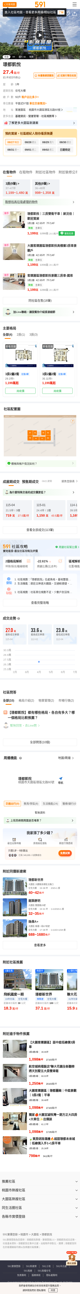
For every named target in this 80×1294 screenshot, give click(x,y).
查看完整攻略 (40, 602)
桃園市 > (25, 1234)
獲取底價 (68, 233)
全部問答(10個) (40, 742)
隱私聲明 (41, 1290)
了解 (61, 12)
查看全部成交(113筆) (40, 530)
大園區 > (36, 1234)
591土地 (46, 1266)
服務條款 (36, 1275)
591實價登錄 (14, 1266)
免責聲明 (21, 1275)
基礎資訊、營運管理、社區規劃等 (34, 116)
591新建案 (31, 1266)
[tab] (11, 482)
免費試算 (65, 853)
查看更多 (40, 945)
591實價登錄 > (11, 1234)
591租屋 (28, 1271)
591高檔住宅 (44, 1271)
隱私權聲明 (51, 1275)
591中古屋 (61, 1266)
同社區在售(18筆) (40, 300)
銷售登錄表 (68, 481)
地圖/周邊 (64, 758)
